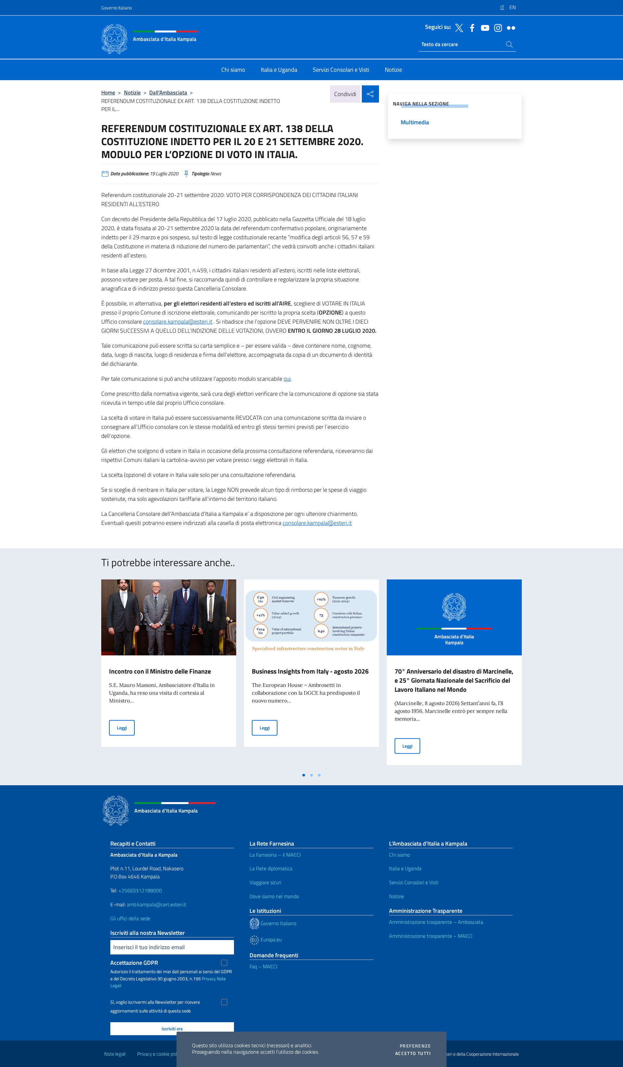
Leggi (126, 727)
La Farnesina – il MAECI (275, 855)
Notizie (132, 92)
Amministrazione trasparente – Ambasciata (436, 922)
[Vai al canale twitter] (457, 27)
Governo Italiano (116, 7)
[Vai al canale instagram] (496, 27)
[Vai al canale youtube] (483, 27)
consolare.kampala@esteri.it (177, 321)
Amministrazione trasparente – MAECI (430, 936)
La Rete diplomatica (271, 868)
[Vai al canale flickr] (509, 27)
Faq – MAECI (263, 966)
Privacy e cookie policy (159, 1054)
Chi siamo (399, 855)
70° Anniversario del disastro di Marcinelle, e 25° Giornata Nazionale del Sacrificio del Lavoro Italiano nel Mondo (454, 680)
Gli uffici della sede (130, 918)
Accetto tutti (413, 1053)
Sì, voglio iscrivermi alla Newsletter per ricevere (155, 1002)
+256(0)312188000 (140, 890)
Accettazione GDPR (134, 962)
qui (287, 378)
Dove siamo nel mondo (274, 896)
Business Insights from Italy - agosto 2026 (310, 671)
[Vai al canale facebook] (470, 27)
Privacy (209, 978)
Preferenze (415, 1046)
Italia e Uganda (405, 868)
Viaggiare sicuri (265, 882)
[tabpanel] (168, 674)
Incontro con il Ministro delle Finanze (160, 671)
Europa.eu (270, 939)
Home (108, 92)
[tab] (303, 775)
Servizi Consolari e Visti (413, 882)
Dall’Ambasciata (168, 92)
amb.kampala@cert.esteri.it (156, 904)
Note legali (115, 1054)
